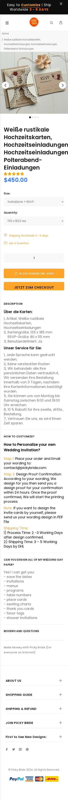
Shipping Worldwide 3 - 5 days (28, 236)
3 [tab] (35, 117)
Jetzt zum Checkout (34, 287)
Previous (5, 85)
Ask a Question (19, 243)
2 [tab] (33, 117)
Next (62, 85)
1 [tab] (30, 117)
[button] (14, 173)
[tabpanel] (34, 83)
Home (5, 33)
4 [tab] (38, 117)
